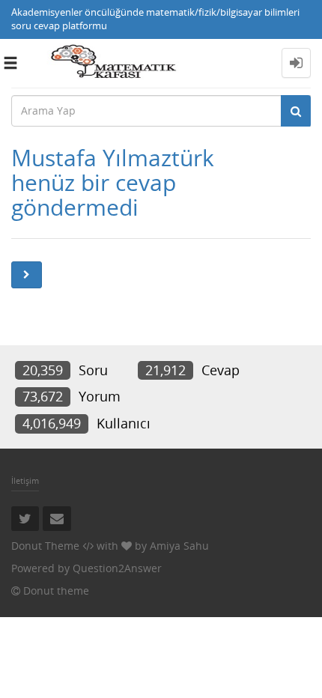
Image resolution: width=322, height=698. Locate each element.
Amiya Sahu (179, 545)
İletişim (25, 480)
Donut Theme (45, 545)
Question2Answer (117, 568)
